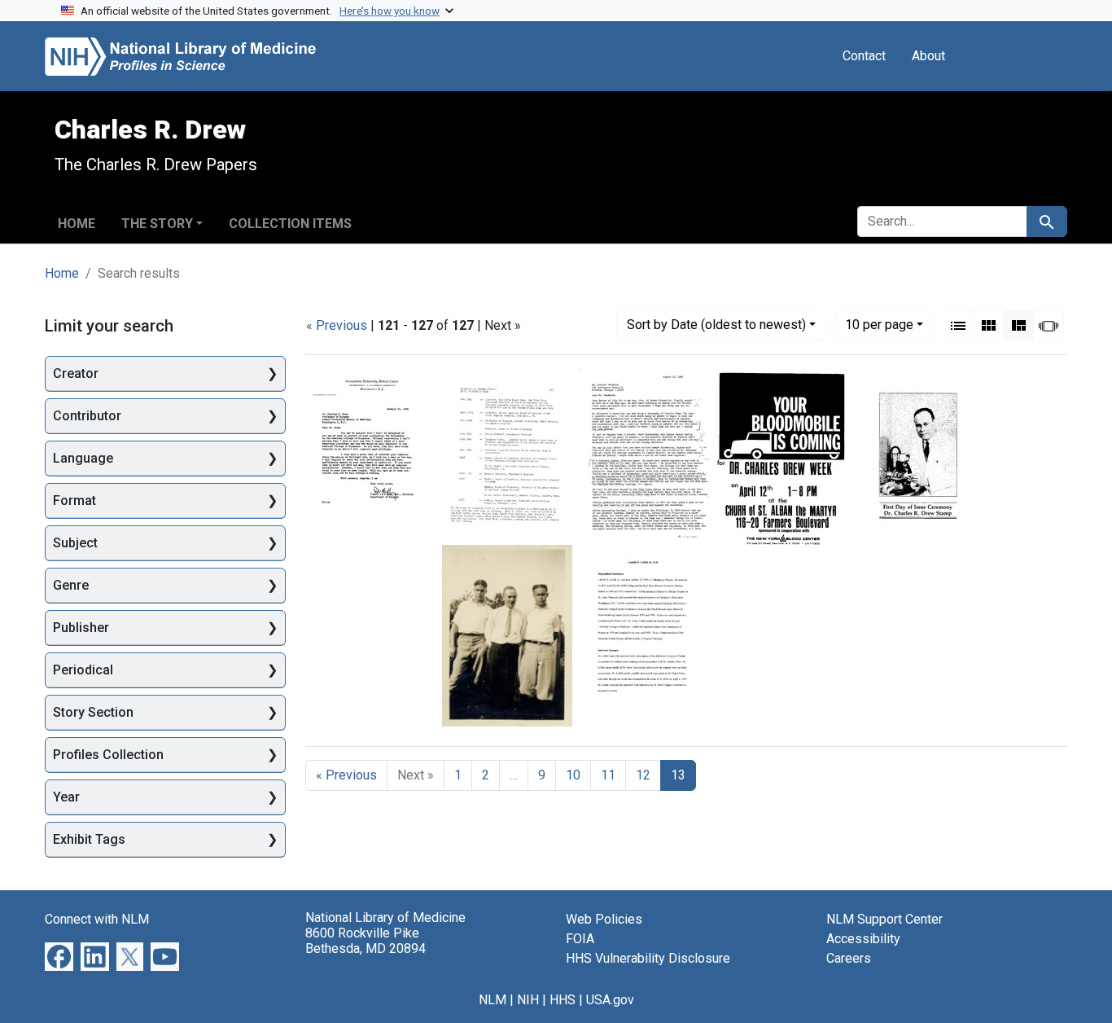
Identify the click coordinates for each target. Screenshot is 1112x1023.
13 (678, 775)
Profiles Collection (108, 754)
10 (879, 324)
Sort (716, 324)
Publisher (81, 627)
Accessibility (863, 938)
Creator (76, 373)
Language (83, 458)
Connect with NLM (97, 919)
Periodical (83, 670)
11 (608, 775)
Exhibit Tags (89, 839)
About (928, 56)
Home (76, 223)
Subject (75, 543)
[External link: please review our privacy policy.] (59, 956)
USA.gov (610, 1000)
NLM (492, 1000)
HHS (562, 1000)
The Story (157, 223)
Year (66, 797)
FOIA (580, 938)
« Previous (336, 325)
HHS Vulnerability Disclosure (648, 958)
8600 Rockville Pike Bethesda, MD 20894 (365, 940)
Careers (848, 958)
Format (74, 500)
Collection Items (290, 223)
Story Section (93, 712)
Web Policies (604, 919)
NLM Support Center (884, 919)
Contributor (87, 416)
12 (643, 775)
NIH (528, 1000)
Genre (71, 585)
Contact (864, 56)
